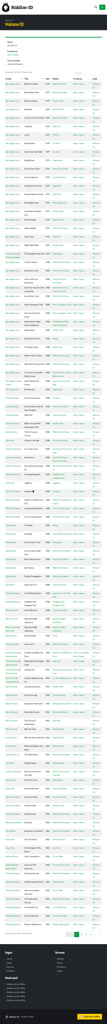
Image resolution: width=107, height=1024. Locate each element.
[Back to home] (17, 7)
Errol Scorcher (12, 253)
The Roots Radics (13, 257)
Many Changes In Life (62, 304)
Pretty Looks (58, 211)
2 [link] (81, 934)
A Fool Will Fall (59, 907)
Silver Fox (10, 631)
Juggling (56, 483)
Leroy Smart (11, 780)
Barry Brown (11, 635)
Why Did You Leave (61, 355)
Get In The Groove (60, 228)
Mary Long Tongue (61, 576)
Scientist (9, 865)
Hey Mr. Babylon (60, 788)
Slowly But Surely (60, 712)
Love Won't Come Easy (62, 534)
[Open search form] (95, 7)
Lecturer (56, 381)
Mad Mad (57, 754)
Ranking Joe (11, 525)
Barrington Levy (12, 84)
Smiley (19, 822)
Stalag (55, 338)
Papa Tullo (10, 839)
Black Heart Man (60, 92)
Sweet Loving (58, 805)
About (9, 963)
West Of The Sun (60, 461)
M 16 (55, 635)
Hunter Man (58, 101)
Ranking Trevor (12, 856)
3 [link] (86, 934)
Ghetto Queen (59, 763)
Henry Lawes (78, 84)
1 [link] (76, 934)
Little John (10, 483)
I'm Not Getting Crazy (62, 678)
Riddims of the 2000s (16, 1000)
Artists (60, 963)
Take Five (56, 126)
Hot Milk (56, 720)
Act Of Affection (60, 916)
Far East (56, 143)
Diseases (66, 754)
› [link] (95, 934)
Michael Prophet (13, 491)
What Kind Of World (62, 262)
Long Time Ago (59, 695)
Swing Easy (57, 542)
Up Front (56, 848)
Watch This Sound (60, 568)
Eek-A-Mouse (11, 686)
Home (9, 959)
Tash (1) (16, 754)
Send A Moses (59, 109)
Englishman (58, 160)
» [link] (99, 934)
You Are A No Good (61, 508)
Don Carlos (10, 678)
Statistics (11, 971)
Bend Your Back (59, 84)
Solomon (56, 661)
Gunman (56, 491)
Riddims (60, 959)
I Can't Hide (58, 856)
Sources (10, 967)
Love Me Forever (60, 457)
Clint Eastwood (12, 389)
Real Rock (57, 186)
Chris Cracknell (80, 652)
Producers (61, 967)
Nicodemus (10, 831)
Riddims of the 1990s (16, 996)
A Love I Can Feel (60, 440)
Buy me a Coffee (91, 1016)
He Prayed (57, 449)
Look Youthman (59, 177)
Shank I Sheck (58, 729)
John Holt (10, 440)
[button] (22, 78)
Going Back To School (62, 703)
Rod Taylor (10, 585)
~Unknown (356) (60, 610)
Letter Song (57, 347)
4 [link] (91, 934)
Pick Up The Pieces (61, 270)
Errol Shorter (11, 737)
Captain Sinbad (12, 644)
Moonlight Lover (60, 203)
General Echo (11, 432)
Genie (8, 754)
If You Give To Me (60, 169)
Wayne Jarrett (12, 610)
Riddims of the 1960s (16, 984)
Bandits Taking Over (61, 924)
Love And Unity (59, 797)
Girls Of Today (59, 839)
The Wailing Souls (13, 602)
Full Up (56, 135)
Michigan (10, 822)
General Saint (11, 656)
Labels (59, 971)
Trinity (8, 384)
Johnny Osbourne (13, 449)
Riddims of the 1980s (16, 992)
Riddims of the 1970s (16, 988)
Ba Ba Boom (58, 780)
